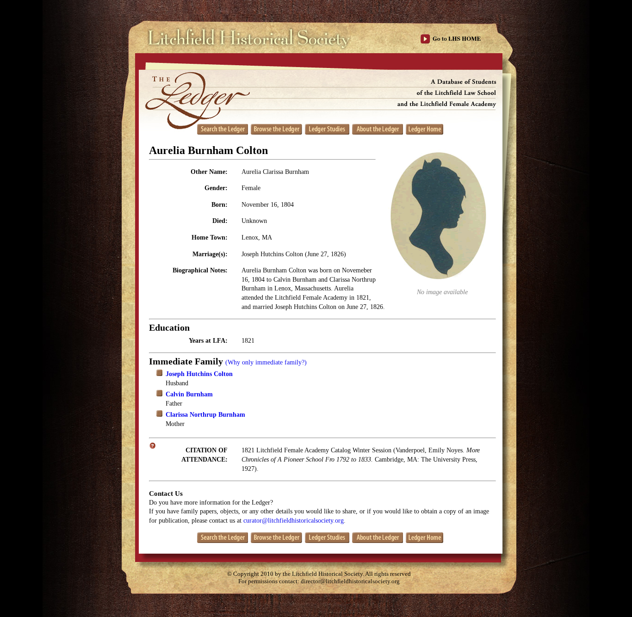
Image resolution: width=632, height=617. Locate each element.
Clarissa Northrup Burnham (205, 414)
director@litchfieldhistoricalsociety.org (350, 581)
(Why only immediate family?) (266, 362)
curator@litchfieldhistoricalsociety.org (293, 520)
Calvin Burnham (189, 394)
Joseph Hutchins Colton (199, 373)
